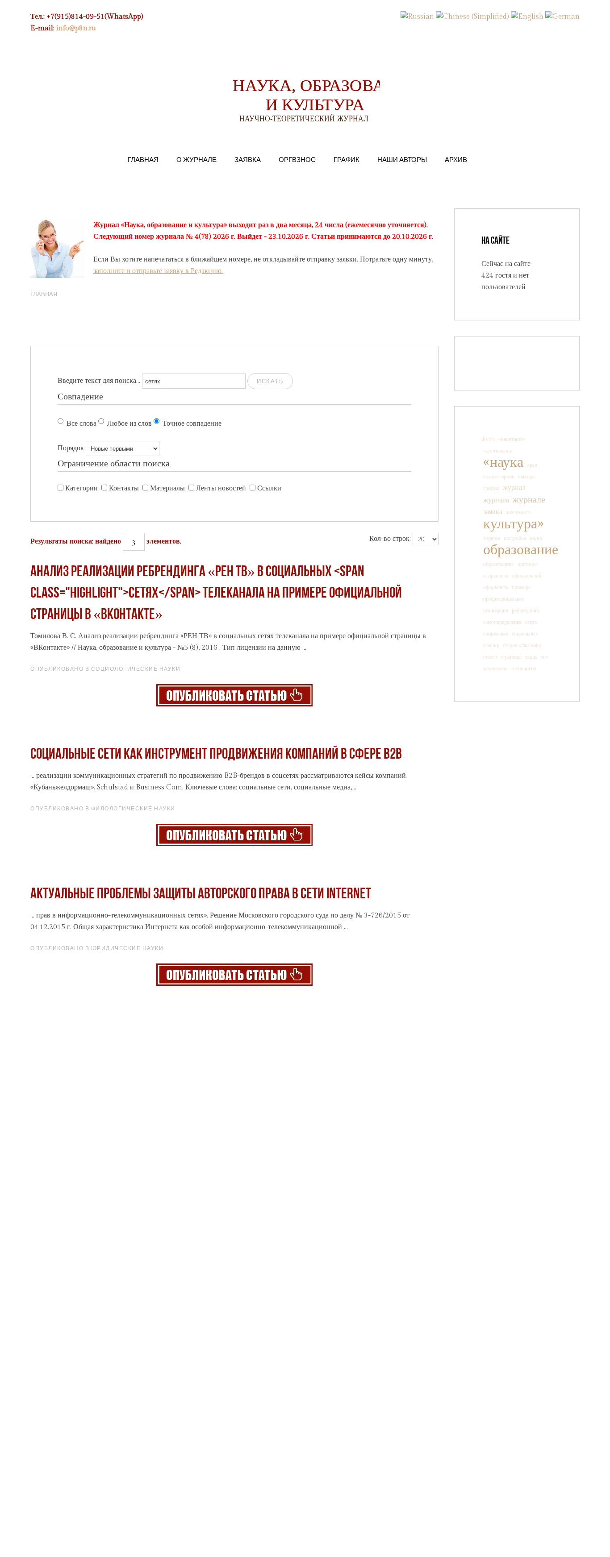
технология (523, 668)
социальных (525, 634)
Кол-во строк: (390, 539)
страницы (511, 657)
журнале (529, 499)
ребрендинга (525, 610)
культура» (513, 523)
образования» (498, 564)
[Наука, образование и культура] (234, 695)
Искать (270, 381)
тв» (544, 657)
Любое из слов (129, 423)
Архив (456, 159)
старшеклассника (522, 645)
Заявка (247, 159)
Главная (143, 159)
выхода (526, 476)
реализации (495, 610)
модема (491, 538)
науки (536, 538)
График (346, 159)
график (491, 488)
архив (507, 476)
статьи (490, 657)
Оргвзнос (297, 159)
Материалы (167, 488)
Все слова (81, 423)
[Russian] (417, 16)
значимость (518, 512)
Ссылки (269, 488)
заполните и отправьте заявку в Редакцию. (158, 271)
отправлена (495, 576)
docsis (488, 439)
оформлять (495, 587)
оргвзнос (528, 564)
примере (521, 587)
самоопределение (502, 622)
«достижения (497, 451)
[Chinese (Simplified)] (472, 16)
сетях (531, 622)
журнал (514, 488)
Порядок (71, 448)
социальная (495, 634)
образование (520, 549)
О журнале (196, 159)
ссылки (491, 645)
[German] (562, 16)
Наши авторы (402, 159)
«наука (503, 462)
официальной (526, 576)
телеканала (495, 668)
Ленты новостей (221, 488)
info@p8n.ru (76, 28)
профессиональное (503, 599)
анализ (490, 476)
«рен (532, 465)
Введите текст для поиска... (99, 381)
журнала (496, 500)
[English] (527, 16)
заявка (492, 512)
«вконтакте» (512, 439)
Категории (81, 488)
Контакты (124, 488)
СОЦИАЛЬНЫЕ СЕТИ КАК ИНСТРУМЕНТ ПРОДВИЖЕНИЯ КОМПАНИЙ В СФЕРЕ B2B (216, 755)
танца (531, 657)
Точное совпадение (192, 423)
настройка (515, 538)
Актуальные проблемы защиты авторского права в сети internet (200, 894)
